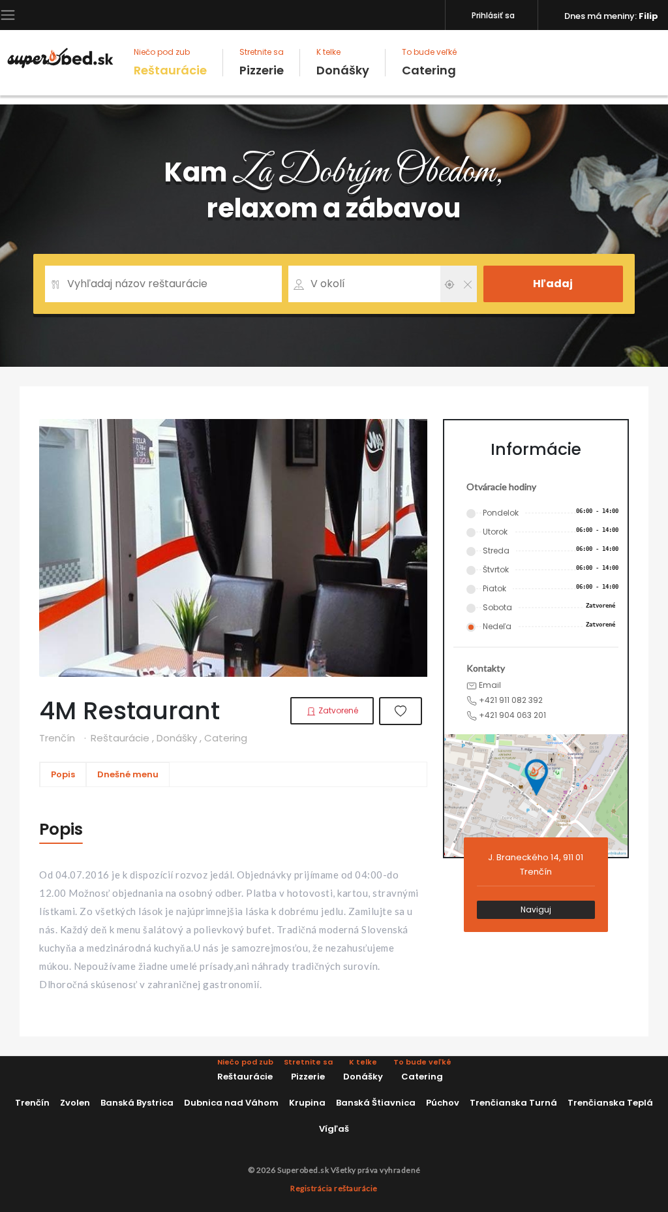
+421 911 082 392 (510, 700)
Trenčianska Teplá (610, 1102)
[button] (8, 14)
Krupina (307, 1102)
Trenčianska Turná (513, 1102)
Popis (63, 774)
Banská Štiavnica (376, 1102)
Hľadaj (553, 283)
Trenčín (32, 1102)
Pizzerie (261, 62)
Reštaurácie (170, 62)
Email (489, 685)
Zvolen (75, 1102)
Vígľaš (334, 1129)
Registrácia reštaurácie (334, 1188)
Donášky (342, 62)
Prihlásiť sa (493, 15)
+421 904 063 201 (511, 715)
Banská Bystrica (137, 1102)
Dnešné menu (128, 774)
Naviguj (536, 909)
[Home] (60, 57)
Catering (429, 62)
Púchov (442, 1102)
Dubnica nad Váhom (231, 1102)
